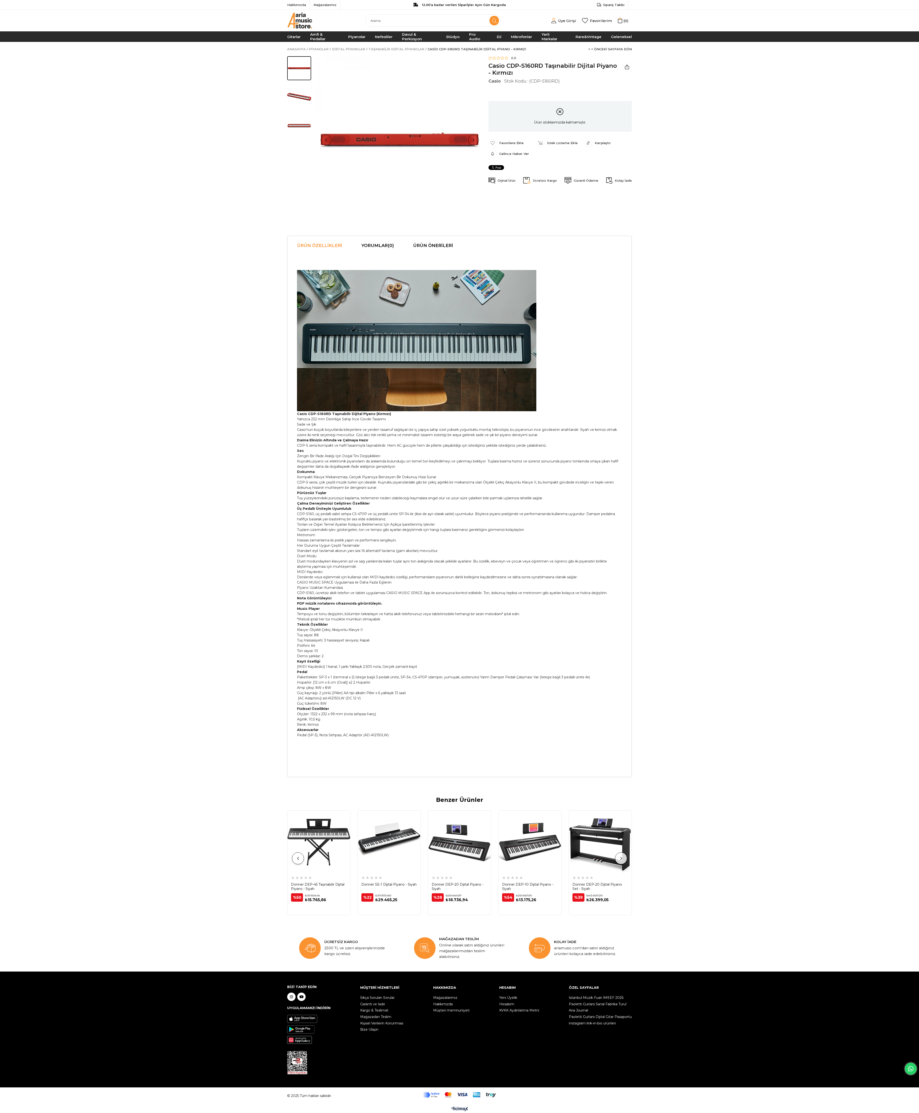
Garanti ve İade (372, 1004)
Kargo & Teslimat (374, 1010)
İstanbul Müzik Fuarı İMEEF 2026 (596, 997)
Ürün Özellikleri (319, 245)
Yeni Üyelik (508, 997)
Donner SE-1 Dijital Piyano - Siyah (389, 884)
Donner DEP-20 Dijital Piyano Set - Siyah (597, 886)
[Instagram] (291, 997)
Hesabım (506, 1004)
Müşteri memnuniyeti (451, 1010)
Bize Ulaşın (369, 1029)
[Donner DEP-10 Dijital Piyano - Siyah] (530, 842)
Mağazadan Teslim (375, 1017)
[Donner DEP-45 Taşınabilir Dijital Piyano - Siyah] (318, 842)
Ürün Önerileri (433, 245)
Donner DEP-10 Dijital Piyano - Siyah (527, 886)
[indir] (297, 1062)
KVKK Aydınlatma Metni (519, 1010)
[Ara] (494, 20)
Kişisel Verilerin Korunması (381, 1023)
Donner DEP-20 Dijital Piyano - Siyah (457, 886)
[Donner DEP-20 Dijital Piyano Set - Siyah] (600, 842)
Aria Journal (578, 1010)
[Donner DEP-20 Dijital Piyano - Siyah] (459, 842)
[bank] (459, 1095)
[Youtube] (301, 997)
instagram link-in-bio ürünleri (592, 1023)
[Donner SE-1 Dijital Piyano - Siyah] (389, 842)
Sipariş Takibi (613, 5)
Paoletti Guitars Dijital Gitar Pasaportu (600, 1017)
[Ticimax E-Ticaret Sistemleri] (459, 1109)
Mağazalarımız (325, 5)
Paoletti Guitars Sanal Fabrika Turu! (598, 1004)
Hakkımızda (296, 5)
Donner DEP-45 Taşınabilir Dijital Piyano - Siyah (317, 886)
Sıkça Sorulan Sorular (377, 997)
